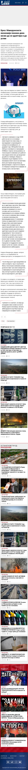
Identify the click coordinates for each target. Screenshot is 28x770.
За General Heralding (7, 758)
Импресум (4, 756)
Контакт (22, 756)
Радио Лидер (5, 2)
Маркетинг (13, 756)
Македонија (4, 63)
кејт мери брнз (11, 321)
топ (3, 321)
